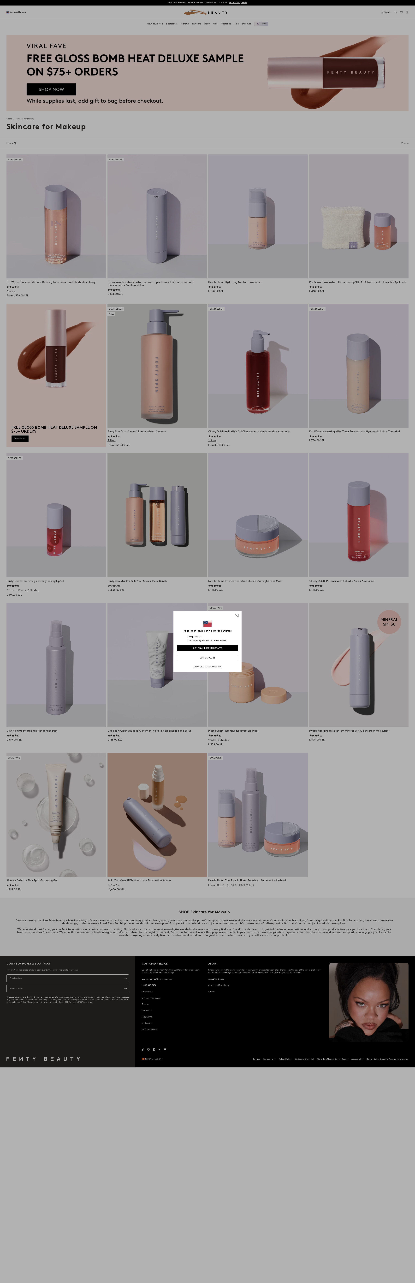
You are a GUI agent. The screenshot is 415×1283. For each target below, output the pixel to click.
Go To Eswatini (207, 658)
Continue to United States (207, 648)
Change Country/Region (207, 667)
